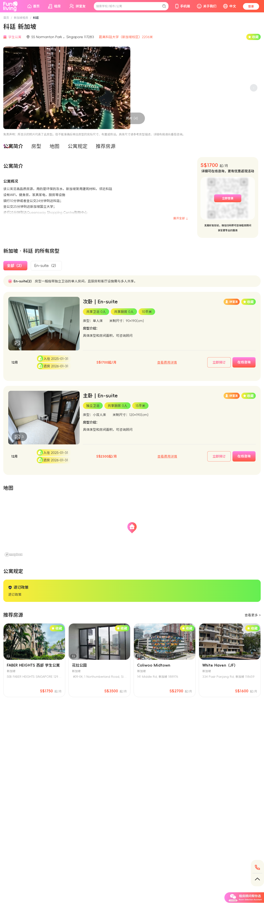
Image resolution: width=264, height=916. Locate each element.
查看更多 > (253, 615)
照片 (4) (132, 118)
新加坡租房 (21, 17)
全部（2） (15, 266)
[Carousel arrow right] (253, 88)
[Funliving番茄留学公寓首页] (10, 6)
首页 (6, 17)
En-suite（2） (46, 266)
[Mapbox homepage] (14, 554)
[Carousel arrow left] (10, 88)
